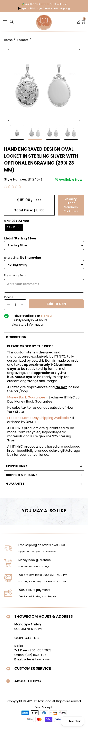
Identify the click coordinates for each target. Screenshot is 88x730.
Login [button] (79, 22)
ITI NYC (39, 701)
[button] (4, 21)
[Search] (12, 21)
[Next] (82, 132)
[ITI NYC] (44, 22)
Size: (16, 220)
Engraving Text (15, 275)
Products (22, 40)
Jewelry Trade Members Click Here (70, 205)
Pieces (8, 296)
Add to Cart (56, 304)
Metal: (20, 238)
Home (8, 40)
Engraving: (22, 257)
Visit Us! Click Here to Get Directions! (46, 4)
